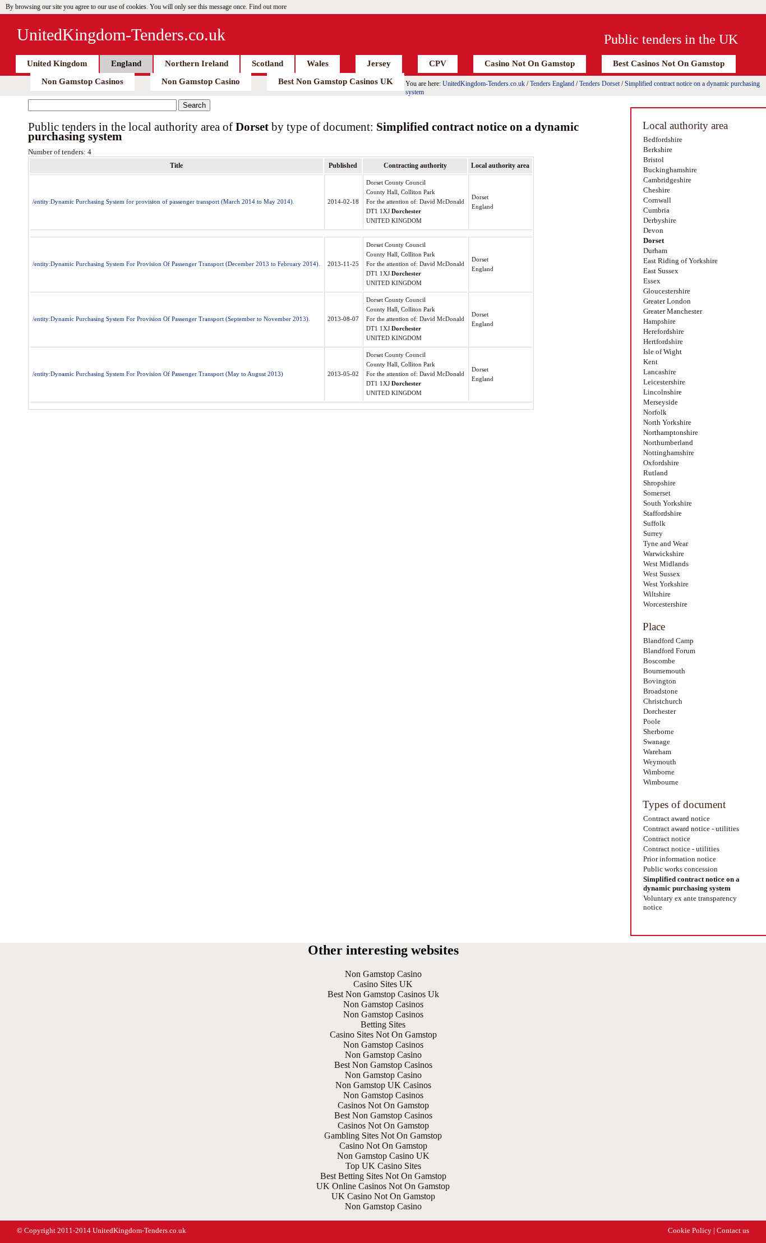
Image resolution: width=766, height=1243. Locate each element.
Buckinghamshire (670, 170)
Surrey (653, 533)
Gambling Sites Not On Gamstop (383, 1135)
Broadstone (660, 691)
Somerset (657, 493)
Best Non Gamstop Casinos (383, 1065)
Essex (652, 281)
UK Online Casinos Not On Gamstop (383, 1186)
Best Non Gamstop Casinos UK (335, 81)
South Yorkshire (667, 503)
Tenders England (552, 84)
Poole (652, 721)
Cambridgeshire (667, 180)
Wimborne (659, 772)
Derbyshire (659, 220)
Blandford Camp (668, 640)
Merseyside (660, 402)
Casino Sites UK (383, 984)
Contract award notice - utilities (691, 828)
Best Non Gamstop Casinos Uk (383, 994)
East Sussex (661, 271)
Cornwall (657, 200)
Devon (653, 230)
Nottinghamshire (668, 452)
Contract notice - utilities (681, 849)
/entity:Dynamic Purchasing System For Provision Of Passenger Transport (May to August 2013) (158, 373)
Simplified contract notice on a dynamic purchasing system (691, 883)
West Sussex (661, 574)
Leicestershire (664, 382)
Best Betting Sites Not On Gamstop (383, 1176)
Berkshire (657, 149)
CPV (437, 63)
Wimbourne (661, 782)
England (126, 63)
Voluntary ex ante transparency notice (690, 902)
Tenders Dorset (599, 84)
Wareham (657, 751)
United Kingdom (57, 63)
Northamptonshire (670, 432)
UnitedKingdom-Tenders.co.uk (121, 34)
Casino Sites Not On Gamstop (383, 1034)
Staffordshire (662, 513)
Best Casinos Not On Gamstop (669, 63)
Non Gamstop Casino (200, 81)
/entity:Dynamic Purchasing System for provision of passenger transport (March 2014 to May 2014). (163, 201)
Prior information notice (679, 859)
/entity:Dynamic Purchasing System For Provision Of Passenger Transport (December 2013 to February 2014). (176, 263)
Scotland (267, 63)
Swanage (656, 741)
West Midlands (666, 563)
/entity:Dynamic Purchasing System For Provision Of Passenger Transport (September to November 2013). (171, 318)
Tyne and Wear (665, 543)
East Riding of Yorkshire (680, 260)
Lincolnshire (662, 392)
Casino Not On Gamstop (529, 63)
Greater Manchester (672, 311)
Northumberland (668, 442)
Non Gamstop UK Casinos (383, 1085)
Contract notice (666, 838)
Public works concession (680, 869)
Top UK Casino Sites (383, 1166)
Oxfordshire (661, 462)
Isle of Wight (662, 351)
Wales (318, 63)
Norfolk (655, 412)
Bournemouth (664, 671)
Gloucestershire (666, 291)
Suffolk (654, 523)
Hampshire (659, 321)
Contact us (733, 1230)
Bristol (653, 159)
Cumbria (656, 210)
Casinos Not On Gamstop (383, 1105)
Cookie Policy (690, 1230)
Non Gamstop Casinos (82, 81)
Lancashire (659, 372)
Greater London (667, 301)
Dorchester (659, 711)
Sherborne (658, 731)
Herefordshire (663, 331)
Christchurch (662, 701)
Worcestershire (665, 604)
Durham (655, 250)
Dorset (653, 240)
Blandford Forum (669, 650)
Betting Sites (383, 1024)
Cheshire (656, 190)
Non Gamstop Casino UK (383, 1156)
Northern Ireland (196, 63)
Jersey (379, 63)
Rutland (655, 473)
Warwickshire (663, 553)
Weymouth (659, 762)
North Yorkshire (667, 422)
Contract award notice (676, 818)
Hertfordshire (663, 341)
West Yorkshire (666, 584)
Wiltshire (657, 594)
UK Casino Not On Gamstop (383, 1196)
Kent (650, 361)
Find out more (268, 7)
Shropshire (659, 483)
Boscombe (659, 661)
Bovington (659, 681)
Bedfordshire (662, 139)
